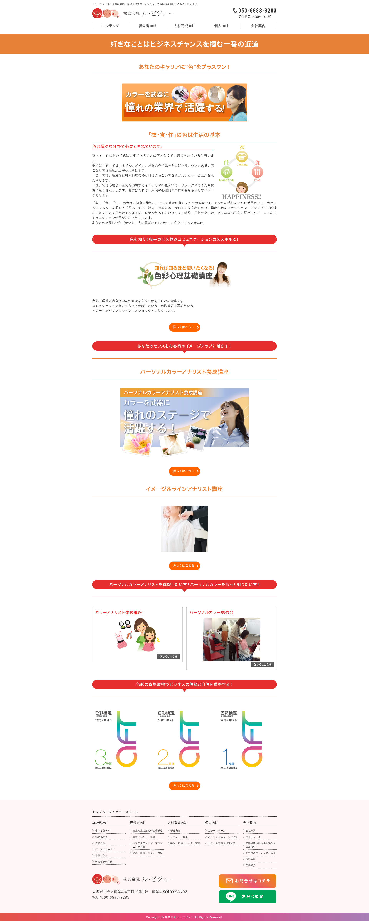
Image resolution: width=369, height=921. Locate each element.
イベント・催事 (179, 837)
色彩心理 (100, 843)
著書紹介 (251, 865)
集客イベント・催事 (144, 837)
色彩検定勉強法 (104, 861)
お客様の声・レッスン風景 (261, 853)
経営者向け (147, 26)
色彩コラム (101, 855)
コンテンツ (106, 26)
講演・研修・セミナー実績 (148, 853)
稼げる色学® (102, 830)
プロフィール (253, 837)
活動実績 (251, 859)
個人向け (220, 26)
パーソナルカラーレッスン (223, 837)
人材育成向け (183, 26)
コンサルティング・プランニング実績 (148, 845)
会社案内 (258, 26)
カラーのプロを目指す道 (222, 843)
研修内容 (175, 830)
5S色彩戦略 (101, 837)
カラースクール (217, 830)
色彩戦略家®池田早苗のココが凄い (260, 845)
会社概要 (251, 830)
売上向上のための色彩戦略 (148, 830)
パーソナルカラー (105, 849)
